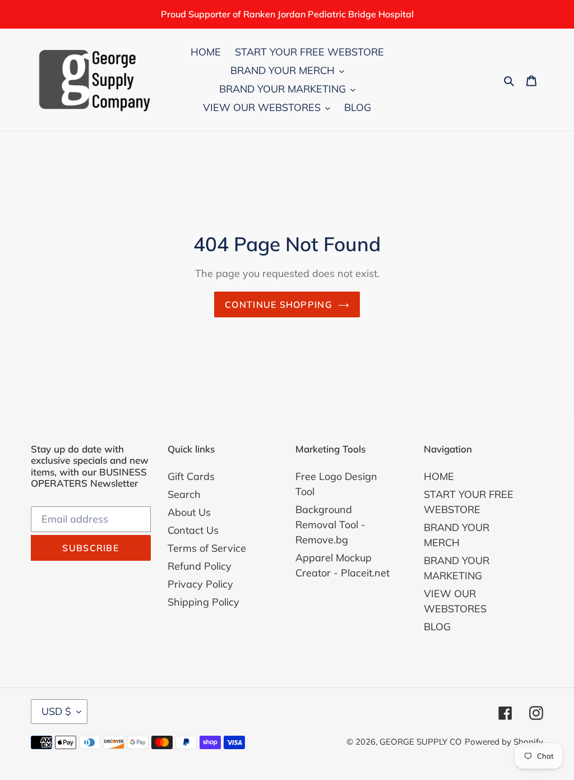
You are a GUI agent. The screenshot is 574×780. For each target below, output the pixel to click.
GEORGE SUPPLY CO (420, 741)
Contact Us (193, 530)
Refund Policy (200, 566)
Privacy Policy (200, 584)
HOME (439, 476)
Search (184, 494)
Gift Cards (191, 476)
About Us (189, 512)
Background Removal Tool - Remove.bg (330, 524)
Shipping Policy (203, 602)
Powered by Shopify (504, 741)
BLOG (437, 626)
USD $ (56, 711)
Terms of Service (207, 548)
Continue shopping (278, 304)
